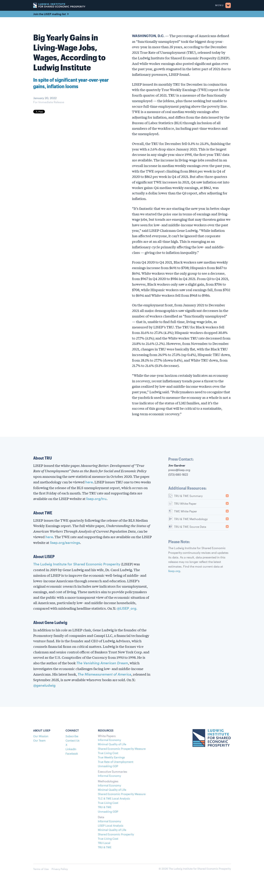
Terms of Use (41, 868)
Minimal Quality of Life (112, 744)
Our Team (39, 740)
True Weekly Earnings (111, 757)
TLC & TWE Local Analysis (114, 798)
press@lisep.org (179, 470)
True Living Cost (108, 753)
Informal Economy (109, 740)
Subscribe (72, 736)
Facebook (72, 753)
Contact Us (72, 740)
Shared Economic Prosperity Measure (122, 748)
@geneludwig (44, 685)
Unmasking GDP (108, 766)
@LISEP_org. (127, 608)
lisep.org (174, 571)
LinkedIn (71, 749)
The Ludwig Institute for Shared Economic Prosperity (76, 564)
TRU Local (104, 843)
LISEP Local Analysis (110, 825)
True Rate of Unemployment (115, 761)
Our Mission (40, 736)
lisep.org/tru (96, 499)
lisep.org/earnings (64, 542)
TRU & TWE (104, 807)
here (89, 482)
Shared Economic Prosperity (116, 834)
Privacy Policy (60, 868)
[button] (158, 5)
